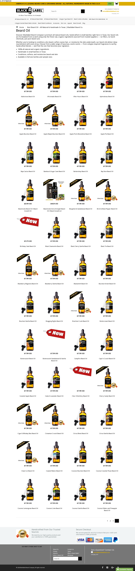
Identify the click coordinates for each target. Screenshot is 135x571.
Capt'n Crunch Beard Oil (107, 359)
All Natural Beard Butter (51, 19)
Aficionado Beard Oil (54, 96)
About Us (55, 549)
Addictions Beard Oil (28, 96)
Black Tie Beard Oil (107, 246)
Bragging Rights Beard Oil (54, 321)
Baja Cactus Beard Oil (28, 171)
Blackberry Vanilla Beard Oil (54, 284)
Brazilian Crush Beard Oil (80, 321)
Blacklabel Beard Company (27, 567)
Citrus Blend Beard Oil (80, 433)
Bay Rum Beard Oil (107, 171)
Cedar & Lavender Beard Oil (54, 396)
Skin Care (63, 23)
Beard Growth (77, 23)
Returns (55, 553)
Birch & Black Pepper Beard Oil (107, 209)
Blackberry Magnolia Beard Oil (28, 284)
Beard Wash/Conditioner (45, 23)
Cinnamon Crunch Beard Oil (54, 433)
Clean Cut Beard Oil (27, 471)
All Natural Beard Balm (36, 19)
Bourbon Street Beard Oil (107, 284)
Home (21, 27)
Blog (83, 23)
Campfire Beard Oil (80, 359)
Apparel (70, 23)
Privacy (55, 551)
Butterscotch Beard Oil (27, 359)
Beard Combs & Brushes (81, 19)
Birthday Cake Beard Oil (28, 246)
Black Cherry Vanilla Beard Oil (81, 246)
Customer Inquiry (125, 569)
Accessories (56, 23)
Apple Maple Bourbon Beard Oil (54, 134)
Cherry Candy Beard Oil (107, 396)
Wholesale (70, 555)
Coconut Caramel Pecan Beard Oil (107, 471)
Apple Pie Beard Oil (107, 134)
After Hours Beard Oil (80, 96)
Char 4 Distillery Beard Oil (80, 396)
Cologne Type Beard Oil (65, 19)
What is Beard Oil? (58, 555)
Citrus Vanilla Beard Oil (107, 433)
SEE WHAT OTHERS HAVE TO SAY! (32, 546)
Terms (69, 551)
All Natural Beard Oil (21, 19)
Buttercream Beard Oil (107, 321)
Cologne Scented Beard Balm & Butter (26, 23)
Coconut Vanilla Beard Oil (80, 508)
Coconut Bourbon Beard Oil (81, 471)
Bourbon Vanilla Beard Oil (28, 321)
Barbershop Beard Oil (80, 171)
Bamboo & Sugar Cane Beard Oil (54, 171)
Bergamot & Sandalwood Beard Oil (80, 209)
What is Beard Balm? (73, 553)
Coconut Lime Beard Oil (54, 508)
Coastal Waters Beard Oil (54, 471)
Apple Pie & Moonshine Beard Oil (81, 134)
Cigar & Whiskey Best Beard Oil (28, 433)
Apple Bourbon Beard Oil (27, 134)
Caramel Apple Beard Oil (28, 396)
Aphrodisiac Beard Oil (107, 96)
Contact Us (71, 549)
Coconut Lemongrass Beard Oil (28, 508)
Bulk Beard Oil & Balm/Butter (97, 19)
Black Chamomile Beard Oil (54, 246)
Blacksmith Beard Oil (81, 284)
